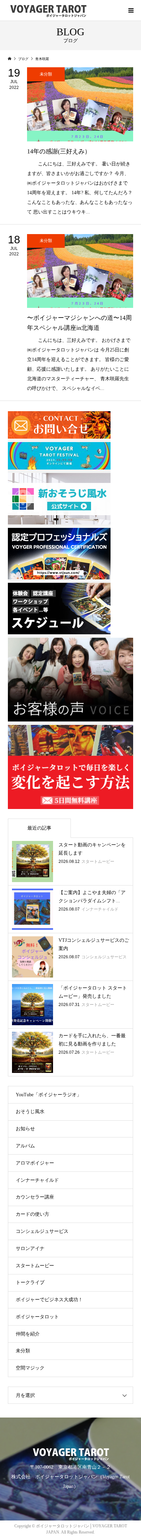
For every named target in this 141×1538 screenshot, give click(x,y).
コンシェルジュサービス (42, 1231)
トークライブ (30, 1282)
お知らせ (25, 1128)
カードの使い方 (32, 1214)
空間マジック (30, 1368)
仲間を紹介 (28, 1334)
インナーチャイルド (37, 1180)
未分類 (23, 1350)
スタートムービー (35, 1265)
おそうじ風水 (30, 1111)
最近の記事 (39, 828)
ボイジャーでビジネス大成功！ (49, 1299)
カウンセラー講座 (35, 1197)
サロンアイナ (30, 1248)
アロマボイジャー (35, 1163)
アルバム (25, 1145)
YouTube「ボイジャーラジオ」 (48, 1094)
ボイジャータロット (37, 1316)
